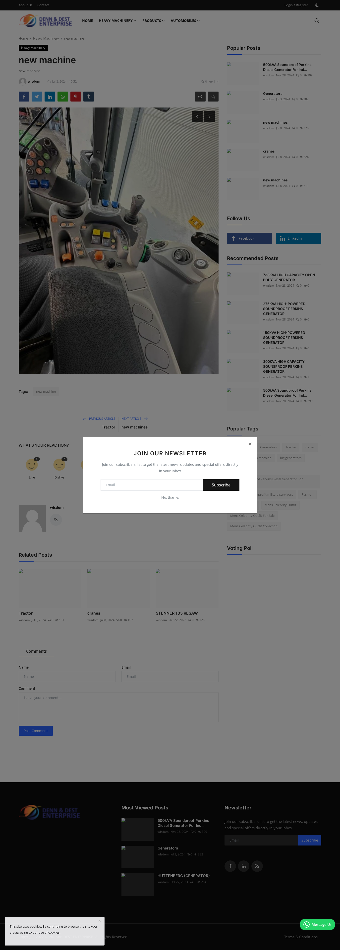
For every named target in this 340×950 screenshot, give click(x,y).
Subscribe (221, 485)
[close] (99, 920)
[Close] (250, 444)
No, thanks (170, 497)
